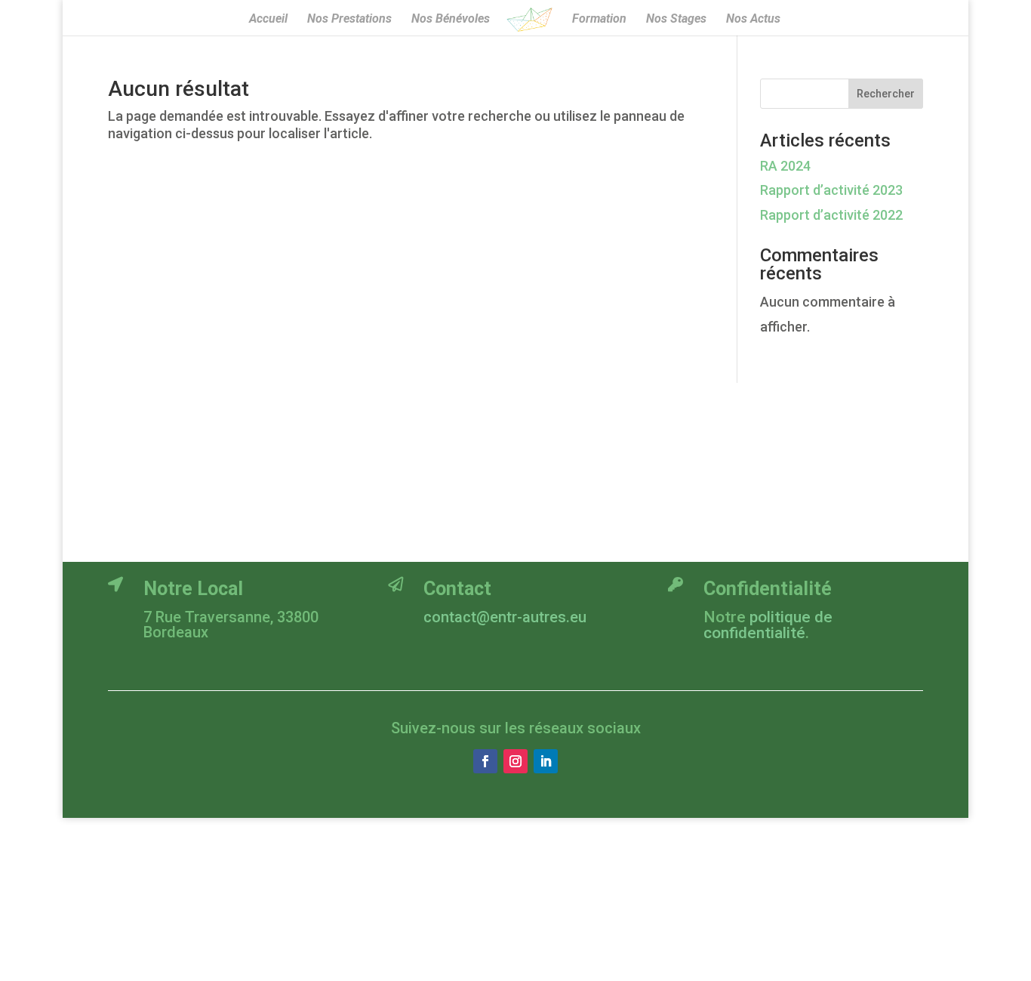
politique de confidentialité (767, 625)
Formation (599, 20)
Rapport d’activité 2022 (831, 215)
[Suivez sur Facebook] (485, 761)
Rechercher (886, 94)
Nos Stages (676, 20)
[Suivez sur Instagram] (515, 761)
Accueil (268, 20)
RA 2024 (785, 166)
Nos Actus (753, 20)
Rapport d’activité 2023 (831, 190)
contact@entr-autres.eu (504, 617)
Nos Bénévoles (450, 20)
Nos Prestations (349, 20)
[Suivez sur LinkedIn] (546, 761)
